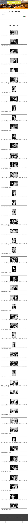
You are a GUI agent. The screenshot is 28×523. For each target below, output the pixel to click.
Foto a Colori (4, 12)
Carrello (4, 14)
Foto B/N (8, 12)
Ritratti (16, 12)
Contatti (23, 12)
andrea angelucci (14, 11)
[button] (25, 16)
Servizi (12, 12)
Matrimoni (19, 12)
